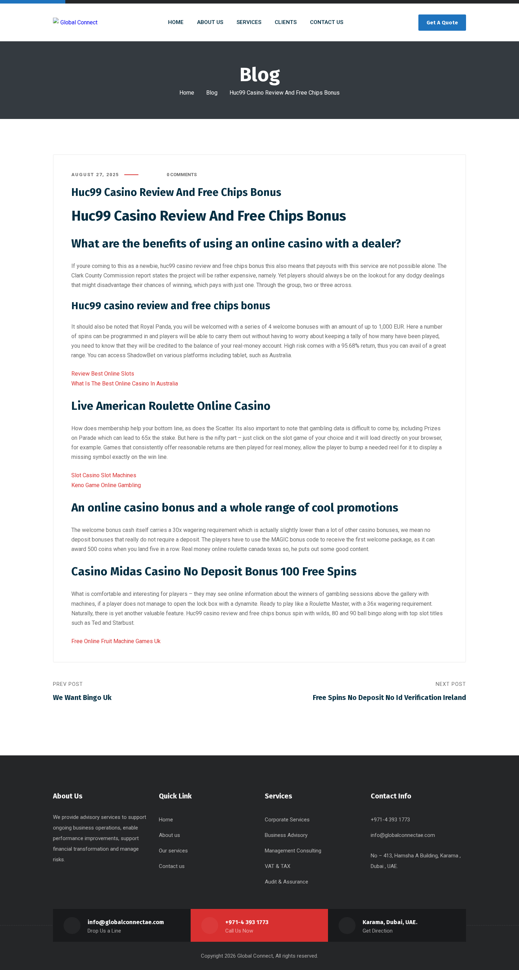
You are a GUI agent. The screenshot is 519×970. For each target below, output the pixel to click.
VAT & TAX (277, 866)
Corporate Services (287, 819)
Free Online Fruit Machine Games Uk (116, 641)
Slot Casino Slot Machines (103, 475)
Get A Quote (442, 22)
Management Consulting (293, 851)
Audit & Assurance (286, 882)
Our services (173, 851)
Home (186, 92)
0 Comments (182, 174)
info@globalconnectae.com (403, 835)
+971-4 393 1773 (246, 922)
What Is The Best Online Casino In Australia (124, 383)
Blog (211, 92)
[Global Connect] (75, 22)
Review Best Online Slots (102, 373)
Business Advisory (286, 835)
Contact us (172, 866)
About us (169, 835)
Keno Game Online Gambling (106, 485)
